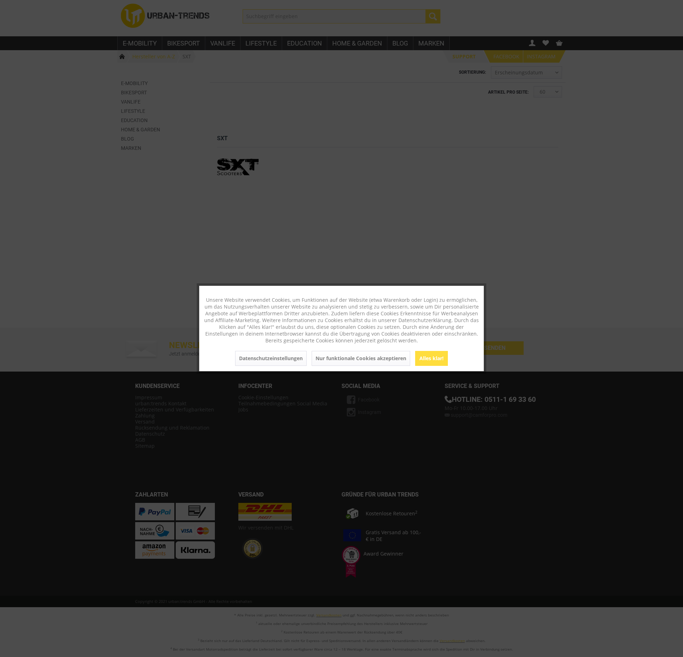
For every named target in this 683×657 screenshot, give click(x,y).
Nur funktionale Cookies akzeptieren (361, 358)
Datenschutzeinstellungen (271, 358)
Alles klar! (431, 358)
